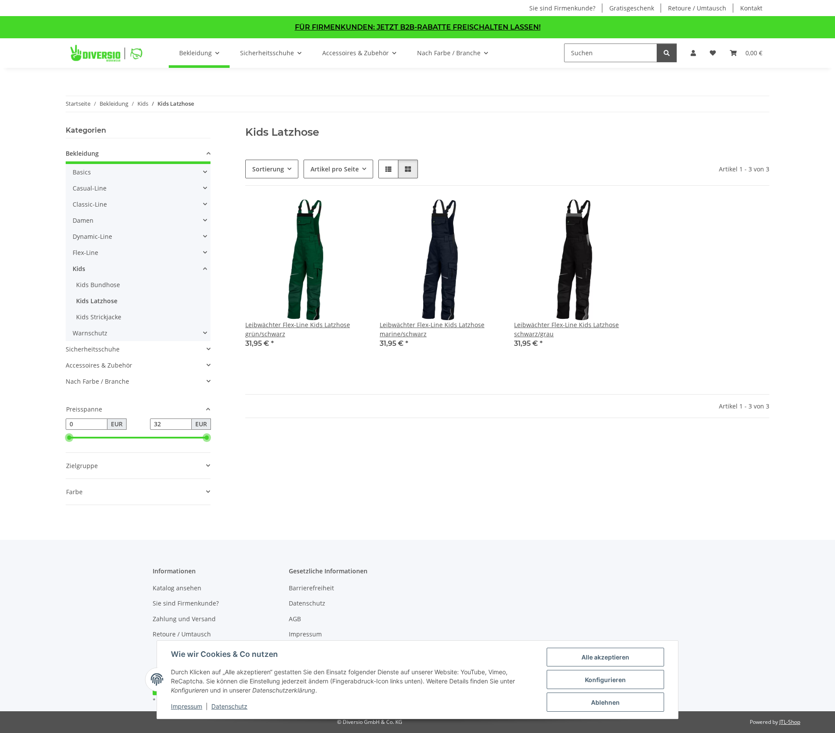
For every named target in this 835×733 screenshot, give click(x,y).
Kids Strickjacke (98, 317)
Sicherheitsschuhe (93, 349)
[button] (693, 53)
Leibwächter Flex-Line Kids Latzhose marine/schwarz (432, 329)
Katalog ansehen (177, 588)
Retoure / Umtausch (697, 8)
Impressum (186, 706)
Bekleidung (82, 153)
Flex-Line (85, 252)
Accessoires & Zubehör (99, 365)
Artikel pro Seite (335, 169)
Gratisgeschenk (631, 8)
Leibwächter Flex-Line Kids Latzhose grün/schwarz (297, 329)
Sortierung (268, 169)
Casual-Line (90, 188)
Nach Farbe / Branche (97, 381)
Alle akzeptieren (605, 657)
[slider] (69, 437)
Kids (79, 268)
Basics (82, 172)
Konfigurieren (605, 679)
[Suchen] (667, 53)
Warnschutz (90, 333)
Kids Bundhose (98, 285)
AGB (295, 619)
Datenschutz (229, 706)
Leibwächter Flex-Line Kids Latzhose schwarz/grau (566, 329)
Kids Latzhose (96, 301)
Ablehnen (605, 702)
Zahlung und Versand (184, 619)
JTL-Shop (789, 722)
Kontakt (751, 8)
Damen (83, 220)
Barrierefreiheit (311, 588)
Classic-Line (90, 204)
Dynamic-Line (92, 236)
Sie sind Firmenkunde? (562, 8)
